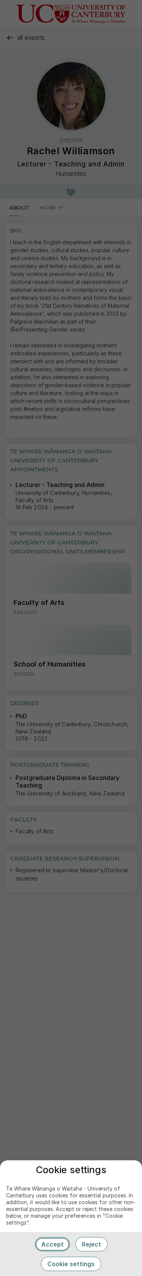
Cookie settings (71, 1264)
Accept (52, 1244)
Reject (91, 1244)
